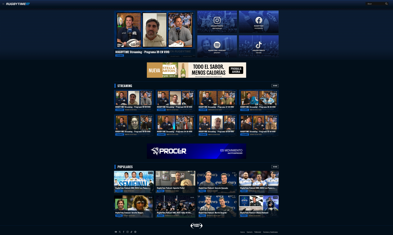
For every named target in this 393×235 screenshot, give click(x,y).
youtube (116, 232)
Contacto (249, 232)
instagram (127, 232)
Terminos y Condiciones (270, 232)
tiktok (131, 232)
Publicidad (257, 232)
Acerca (242, 232)
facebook (124, 232)
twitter (120, 232)
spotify (135, 232)
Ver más (275, 85)
